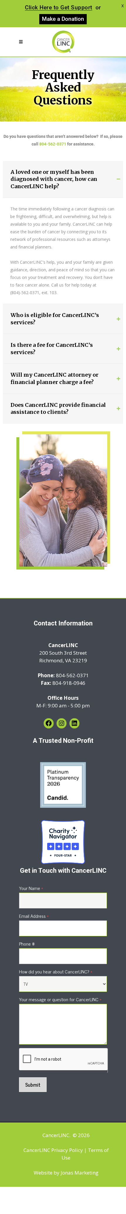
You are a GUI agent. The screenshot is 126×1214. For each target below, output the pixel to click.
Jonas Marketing (79, 1172)
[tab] (63, 179)
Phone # (27, 943)
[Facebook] (49, 723)
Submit (32, 1085)
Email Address (34, 916)
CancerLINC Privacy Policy (53, 1150)
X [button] (122, 6)
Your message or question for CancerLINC (60, 999)
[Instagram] (62, 723)
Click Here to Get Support (58, 7)
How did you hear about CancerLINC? (55, 971)
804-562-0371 (52, 144)
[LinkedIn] (74, 723)
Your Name (31, 888)
